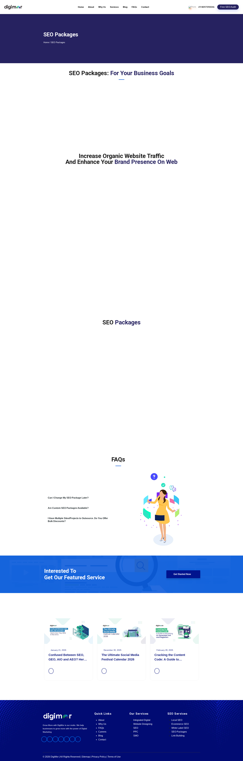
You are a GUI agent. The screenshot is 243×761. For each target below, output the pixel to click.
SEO (135, 728)
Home (81, 7)
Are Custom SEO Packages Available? (68, 508)
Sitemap (86, 757)
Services (114, 7)
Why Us (102, 7)
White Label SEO (180, 728)
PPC (135, 732)
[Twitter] (61, 739)
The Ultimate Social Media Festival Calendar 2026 (120, 657)
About (91, 7)
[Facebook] (44, 739)
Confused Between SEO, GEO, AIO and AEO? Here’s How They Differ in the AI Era (68, 657)
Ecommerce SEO (180, 724)
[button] (82, 498)
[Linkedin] (55, 739)
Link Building (177, 735)
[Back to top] (239, 605)
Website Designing (142, 724)
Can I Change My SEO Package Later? (68, 498)
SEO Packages (179, 732)
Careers (102, 732)
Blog (125, 7)
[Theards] (78, 739)
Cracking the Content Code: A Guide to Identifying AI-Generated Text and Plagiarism (171, 657)
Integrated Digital (141, 720)
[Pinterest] (72, 739)
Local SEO (176, 720)
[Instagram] (50, 739)
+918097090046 (206, 7)
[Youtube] (66, 739)
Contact (145, 7)
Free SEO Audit (228, 7)
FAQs (134, 7)
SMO (135, 735)
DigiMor (54, 757)
